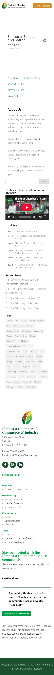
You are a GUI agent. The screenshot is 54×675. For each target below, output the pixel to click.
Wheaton (37, 382)
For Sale (39, 356)
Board (9, 326)
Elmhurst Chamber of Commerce (20, 346)
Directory (9, 534)
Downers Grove (21, 336)
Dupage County (12, 341)
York (21, 387)
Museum (36, 366)
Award (32, 321)
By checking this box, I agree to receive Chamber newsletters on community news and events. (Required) (27, 599)
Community (38, 331)
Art (17, 321)
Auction (24, 321)
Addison (10, 321)
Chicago (30, 326)
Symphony (11, 377)
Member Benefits (13, 507)
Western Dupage (13, 382)
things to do (31, 377)
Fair (42, 351)
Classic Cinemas (13, 331)
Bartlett (40, 321)
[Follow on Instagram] (13, 465)
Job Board (9, 524)
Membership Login (14, 542)
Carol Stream (19, 326)
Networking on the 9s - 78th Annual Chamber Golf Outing (31, 266)
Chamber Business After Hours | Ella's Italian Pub (30, 259)
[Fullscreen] (44, 216)
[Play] (9, 216)
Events (7, 517)
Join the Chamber (42, 5)
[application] (27, 207)
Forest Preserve (26, 356)
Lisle (8, 366)
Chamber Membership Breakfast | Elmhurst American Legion (30, 251)
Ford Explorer (12, 356)
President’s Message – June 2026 (22, 308)
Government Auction (34, 361)
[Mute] (40, 216)
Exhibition (34, 351)
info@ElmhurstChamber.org (23, 455)
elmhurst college (13, 351)
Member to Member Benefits (19, 538)
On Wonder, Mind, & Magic (27, 231)
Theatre (21, 377)
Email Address (11, 578)
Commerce (26, 331)
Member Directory (13, 503)
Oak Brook (23, 371)
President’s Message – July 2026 (21, 303)
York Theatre (31, 387)
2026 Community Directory (18, 489)
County (9, 336)
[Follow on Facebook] (5, 465)
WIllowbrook (11, 387)
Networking (11, 371)
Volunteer (43, 377)
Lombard (16, 366)
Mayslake (26, 366)
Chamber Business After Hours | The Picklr (30, 244)
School (44, 371)
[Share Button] (44, 40)
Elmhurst (25, 341)
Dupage (33, 336)
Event (25, 351)
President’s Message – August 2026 (23, 298)
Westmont (27, 382)
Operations (34, 371)
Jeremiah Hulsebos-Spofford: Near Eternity (30, 237)
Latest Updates (12, 520)
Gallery (9, 361)
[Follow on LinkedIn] (20, 465)
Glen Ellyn (19, 361)
